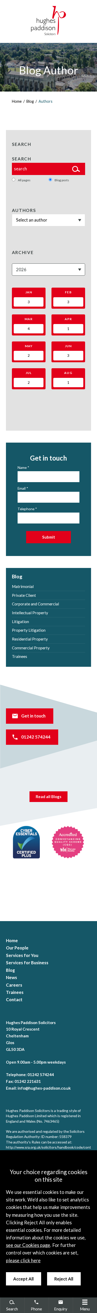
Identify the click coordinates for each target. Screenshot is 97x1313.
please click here (23, 1260)
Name (22, 467)
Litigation (20, 621)
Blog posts (62, 180)
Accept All (23, 1279)
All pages (24, 180)
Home (17, 101)
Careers (14, 985)
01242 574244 (35, 737)
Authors (46, 101)
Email (22, 488)
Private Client (24, 595)
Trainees (19, 656)
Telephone (26, 509)
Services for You (22, 955)
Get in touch (33, 716)
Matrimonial (23, 586)
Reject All (63, 1279)
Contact (14, 999)
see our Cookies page (28, 1245)
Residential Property (30, 639)
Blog (30, 101)
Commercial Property (31, 647)
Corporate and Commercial (35, 603)
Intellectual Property (30, 612)
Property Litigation (29, 630)
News (11, 977)
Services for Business (27, 962)
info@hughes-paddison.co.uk (44, 1088)
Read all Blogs (48, 796)
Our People (17, 947)
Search (21, 158)
